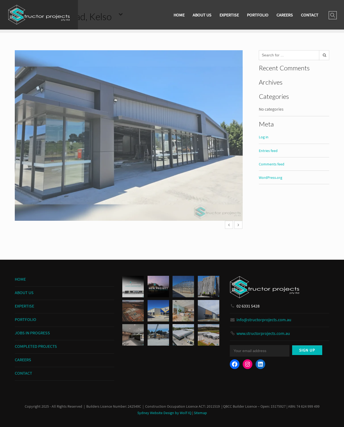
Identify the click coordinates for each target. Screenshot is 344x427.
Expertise (229, 14)
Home (179, 14)
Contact (309, 14)
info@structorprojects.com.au (263, 319)
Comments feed (271, 164)
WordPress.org (270, 177)
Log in (263, 137)
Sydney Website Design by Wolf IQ (164, 413)
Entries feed (268, 150)
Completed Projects (36, 346)
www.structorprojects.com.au (263, 333)
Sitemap (200, 413)
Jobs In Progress (32, 332)
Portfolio (257, 14)
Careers (285, 14)
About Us (202, 14)
